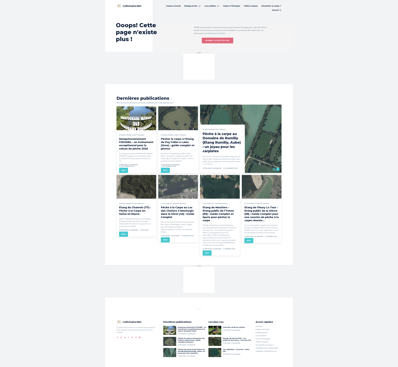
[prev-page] (274, 169)
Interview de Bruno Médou (234, 327)
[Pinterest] (128, 337)
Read (123, 170)
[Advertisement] (199, 67)
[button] (277, 10)
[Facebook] (117, 337)
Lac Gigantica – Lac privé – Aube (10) (236, 350)
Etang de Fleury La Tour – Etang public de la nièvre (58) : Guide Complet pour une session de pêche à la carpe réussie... (261, 214)
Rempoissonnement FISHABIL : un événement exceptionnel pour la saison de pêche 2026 (136, 143)
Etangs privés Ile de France (131, 203)
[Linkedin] (125, 337)
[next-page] (277, 169)
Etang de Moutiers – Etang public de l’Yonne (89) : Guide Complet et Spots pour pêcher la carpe (218, 214)
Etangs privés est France (214, 129)
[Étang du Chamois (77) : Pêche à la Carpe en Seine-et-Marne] (136, 187)
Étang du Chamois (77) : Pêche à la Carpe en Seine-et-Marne (135, 210)
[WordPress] (140, 337)
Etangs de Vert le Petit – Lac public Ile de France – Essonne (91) (237, 339)
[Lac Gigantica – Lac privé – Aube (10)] (214, 352)
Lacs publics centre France (173, 203)
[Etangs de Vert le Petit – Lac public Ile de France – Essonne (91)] (214, 341)
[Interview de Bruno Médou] (214, 330)
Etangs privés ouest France (131, 135)
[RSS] (132, 337)
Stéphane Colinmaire (128, 165)
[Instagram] (121, 337)
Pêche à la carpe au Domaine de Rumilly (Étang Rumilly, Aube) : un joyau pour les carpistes (222, 142)
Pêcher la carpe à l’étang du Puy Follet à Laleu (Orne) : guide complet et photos (177, 143)
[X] (136, 337)
